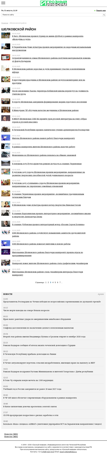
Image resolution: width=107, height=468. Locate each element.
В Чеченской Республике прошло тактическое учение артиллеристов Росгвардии (50, 129)
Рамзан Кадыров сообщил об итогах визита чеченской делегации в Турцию (39, 345)
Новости (7, 294)
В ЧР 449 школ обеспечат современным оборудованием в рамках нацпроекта (40, 398)
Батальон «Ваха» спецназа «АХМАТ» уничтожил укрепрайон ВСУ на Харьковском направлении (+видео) (52, 424)
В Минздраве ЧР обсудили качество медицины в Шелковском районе (45, 110)
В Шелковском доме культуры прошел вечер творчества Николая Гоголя (46, 205)
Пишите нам (101, 10)
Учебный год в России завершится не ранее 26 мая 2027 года (32, 389)
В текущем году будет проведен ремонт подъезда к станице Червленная (47, 163)
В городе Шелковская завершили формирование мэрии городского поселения (49, 102)
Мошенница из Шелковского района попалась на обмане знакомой (44, 155)
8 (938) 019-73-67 (47, 452)
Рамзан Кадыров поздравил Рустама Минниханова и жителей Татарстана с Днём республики (48, 371)
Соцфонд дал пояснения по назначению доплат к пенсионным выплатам (38, 328)
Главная (4, 23)
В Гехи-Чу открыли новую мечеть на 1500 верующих (28, 380)
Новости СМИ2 (11, 434)
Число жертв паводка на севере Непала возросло (26, 310)
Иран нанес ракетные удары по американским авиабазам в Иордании (37, 319)
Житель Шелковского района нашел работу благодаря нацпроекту (43, 138)
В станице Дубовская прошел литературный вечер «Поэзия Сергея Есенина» (48, 224)
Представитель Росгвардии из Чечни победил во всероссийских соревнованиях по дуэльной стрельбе (52, 301)
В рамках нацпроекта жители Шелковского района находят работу (43, 146)
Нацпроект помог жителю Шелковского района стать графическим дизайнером (50, 263)
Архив (101, 294)
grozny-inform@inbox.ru (68, 452)
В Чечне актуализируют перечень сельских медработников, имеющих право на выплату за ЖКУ (49, 363)
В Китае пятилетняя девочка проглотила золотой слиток (30, 406)
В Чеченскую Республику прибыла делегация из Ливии (29, 354)
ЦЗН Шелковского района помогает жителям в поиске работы (41, 244)
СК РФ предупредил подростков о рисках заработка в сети (30, 415)
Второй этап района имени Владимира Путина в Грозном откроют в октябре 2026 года (44, 336)
